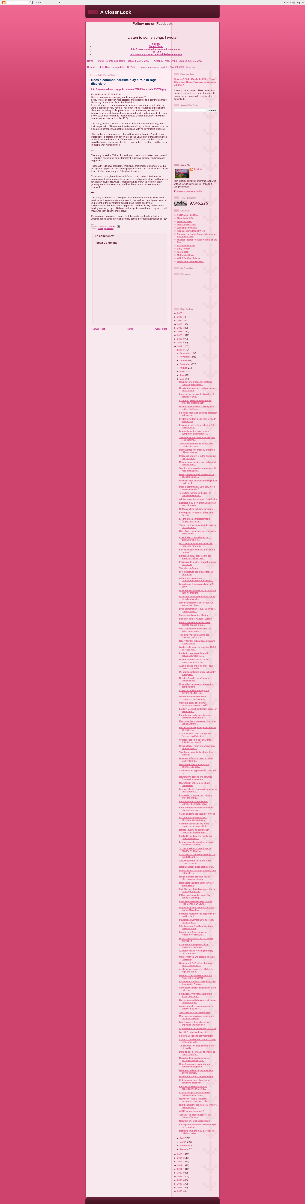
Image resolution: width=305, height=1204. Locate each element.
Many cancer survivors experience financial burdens (196, 1017)
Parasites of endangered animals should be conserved (195, 716)
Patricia (198, 169)
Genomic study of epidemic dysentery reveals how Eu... (194, 704)
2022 (180, 328)
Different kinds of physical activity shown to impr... (196, 1071)
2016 (180, 350)
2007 (180, 1184)
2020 (180, 335)
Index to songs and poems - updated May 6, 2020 (123, 61)
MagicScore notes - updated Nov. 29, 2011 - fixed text (168, 67)
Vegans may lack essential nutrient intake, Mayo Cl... (196, 908)
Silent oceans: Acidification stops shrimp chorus (196, 927)
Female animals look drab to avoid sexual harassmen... (196, 843)
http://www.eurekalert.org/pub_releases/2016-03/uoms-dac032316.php (128, 89)
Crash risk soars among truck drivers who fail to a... (194, 691)
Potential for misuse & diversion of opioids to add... (196, 395)
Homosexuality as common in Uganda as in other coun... (194, 831)
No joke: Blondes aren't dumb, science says (194, 679)
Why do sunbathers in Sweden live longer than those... (196, 604)
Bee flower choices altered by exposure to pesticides (194, 1023)
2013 (180, 1161)
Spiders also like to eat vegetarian (196, 1036)
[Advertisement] (196, 137)
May (182, 379)
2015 (180, 1154)
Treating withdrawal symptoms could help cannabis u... (197, 469)
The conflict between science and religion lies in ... (196, 444)
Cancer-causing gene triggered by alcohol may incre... (196, 1007)
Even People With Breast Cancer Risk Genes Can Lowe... (195, 902)
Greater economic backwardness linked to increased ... (196, 741)
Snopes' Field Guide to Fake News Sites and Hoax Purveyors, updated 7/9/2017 (195, 82)
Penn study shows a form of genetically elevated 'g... (193, 1087)
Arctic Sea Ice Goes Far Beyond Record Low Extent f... (195, 734)
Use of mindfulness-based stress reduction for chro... (196, 544)
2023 (180, 324)
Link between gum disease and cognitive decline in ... (194, 1081)
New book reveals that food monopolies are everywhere (194, 1100)
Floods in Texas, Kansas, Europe (195, 619)
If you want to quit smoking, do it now (197, 1028)
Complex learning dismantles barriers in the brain (193, 945)
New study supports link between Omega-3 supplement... (195, 778)
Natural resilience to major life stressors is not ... (194, 765)
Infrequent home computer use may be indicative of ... (197, 597)
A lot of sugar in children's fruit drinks (198, 499)
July (182, 371)
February (184, 1145)
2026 (180, 313)
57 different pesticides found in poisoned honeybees (194, 1093)
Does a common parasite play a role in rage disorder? (197, 488)
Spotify (156, 43)
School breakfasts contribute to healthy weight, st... (195, 849)
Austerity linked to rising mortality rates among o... (196, 952)
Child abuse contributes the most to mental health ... (197, 855)
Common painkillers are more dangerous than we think (194, 825)
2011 (180, 1169)
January (184, 1149)
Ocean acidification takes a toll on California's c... (196, 759)
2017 (180, 346)
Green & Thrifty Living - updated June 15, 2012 (178, 61)
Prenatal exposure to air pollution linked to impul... (195, 796)
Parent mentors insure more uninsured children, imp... (193, 802)
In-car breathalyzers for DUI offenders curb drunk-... (193, 818)
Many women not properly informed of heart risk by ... (197, 451)
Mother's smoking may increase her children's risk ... (197, 1132)
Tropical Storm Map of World (191, 231)
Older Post (161, 329)
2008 (180, 1180)
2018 (180, 342)
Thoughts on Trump (188, 568)
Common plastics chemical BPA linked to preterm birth (195, 401)
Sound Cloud (156, 46)
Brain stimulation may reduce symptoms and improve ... (194, 432)
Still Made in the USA (187, 215)
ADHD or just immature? (191, 1111)
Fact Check (183, 252)
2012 (180, 1165)
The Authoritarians (186, 224)
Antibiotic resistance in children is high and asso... (196, 970)
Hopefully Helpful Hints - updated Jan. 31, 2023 (111, 67)
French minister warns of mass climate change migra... (194, 623)
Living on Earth (184, 221)
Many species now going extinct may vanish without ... (197, 722)
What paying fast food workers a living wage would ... (195, 629)
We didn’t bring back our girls (193, 1032)
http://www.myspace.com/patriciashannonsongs (156, 54)
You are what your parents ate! (194, 1012)
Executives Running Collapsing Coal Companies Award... (197, 982)
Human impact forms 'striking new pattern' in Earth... (196, 407)
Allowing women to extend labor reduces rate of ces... (195, 862)
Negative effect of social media (194, 1121)
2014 (180, 1158)
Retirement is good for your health (196, 1076)
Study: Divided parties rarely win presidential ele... (195, 837)
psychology (109, 229)
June (182, 375)
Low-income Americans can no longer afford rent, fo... (194, 933)
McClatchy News (185, 255)
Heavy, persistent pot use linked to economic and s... (196, 475)
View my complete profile (189, 191)
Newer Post (98, 329)
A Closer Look (115, 12)
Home (90, 61)
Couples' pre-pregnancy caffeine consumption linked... (195, 383)
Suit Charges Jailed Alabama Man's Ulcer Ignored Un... (197, 890)
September (185, 364)
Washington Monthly (187, 228)
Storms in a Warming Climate (193, 615)
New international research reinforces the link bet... (192, 697)
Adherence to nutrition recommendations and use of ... (196, 579)
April (182, 1138)
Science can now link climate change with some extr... (197, 1040)
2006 (180, 1187)
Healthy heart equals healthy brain (196, 867)
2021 (180, 331)
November (185, 357)
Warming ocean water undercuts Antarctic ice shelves (195, 976)
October (184, 360)
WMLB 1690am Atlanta (188, 258)
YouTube (156, 51)
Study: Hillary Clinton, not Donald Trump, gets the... (195, 995)
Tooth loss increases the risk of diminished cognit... (195, 494)
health (100, 229)
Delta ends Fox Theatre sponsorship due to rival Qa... (197, 1053)
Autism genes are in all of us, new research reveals (196, 667)
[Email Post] (118, 226)
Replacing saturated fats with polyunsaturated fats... (193, 654)
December (185, 353)
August (183, 368)
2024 (180, 320)
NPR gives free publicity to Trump (196, 509)
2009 (180, 1176)
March (183, 1142)
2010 (180, 1173)
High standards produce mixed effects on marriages (194, 878)
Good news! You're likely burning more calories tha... (195, 964)
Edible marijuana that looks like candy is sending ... (194, 896)
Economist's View (186, 245)
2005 (180, 1191)
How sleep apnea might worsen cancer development (194, 1065)
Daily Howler (183, 249)
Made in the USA (185, 218)
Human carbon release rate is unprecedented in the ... (194, 660)
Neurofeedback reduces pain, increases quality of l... (194, 1059)
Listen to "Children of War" (190, 261)
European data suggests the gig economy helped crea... (195, 557)
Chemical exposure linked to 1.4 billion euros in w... (195, 538)
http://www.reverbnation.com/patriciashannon (156, 49)
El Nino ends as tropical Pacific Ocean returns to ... (194, 520)
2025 (180, 317)
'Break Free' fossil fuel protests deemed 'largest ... (195, 1116)
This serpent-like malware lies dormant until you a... (194, 636)
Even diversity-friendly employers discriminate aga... (196, 808)
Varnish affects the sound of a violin (197, 814)
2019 (180, 339)
